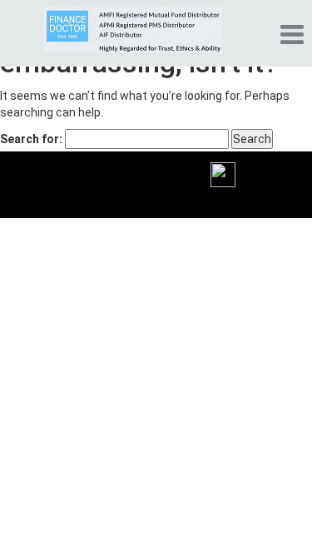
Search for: (31, 139)
